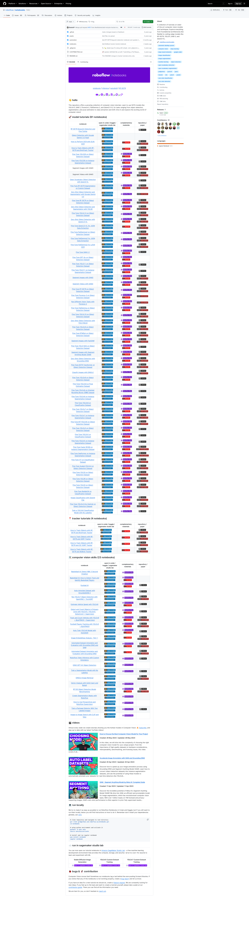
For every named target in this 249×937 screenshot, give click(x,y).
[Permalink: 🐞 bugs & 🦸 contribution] (67, 871)
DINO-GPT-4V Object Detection (84, 665)
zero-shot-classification (165, 78)
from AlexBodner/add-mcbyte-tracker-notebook (106, 27)
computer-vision (163, 49)
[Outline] (150, 61)
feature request (119, 883)
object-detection (176, 62)
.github (72, 32)
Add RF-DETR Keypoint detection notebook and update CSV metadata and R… (127, 40)
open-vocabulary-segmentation (167, 68)
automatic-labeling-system (166, 45)
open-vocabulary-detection (166, 65)
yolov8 (178, 75)
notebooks (20, 10)
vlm (166, 75)
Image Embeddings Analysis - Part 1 (84, 638)
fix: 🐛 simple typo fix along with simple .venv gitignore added (122, 48)
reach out (102, 891)
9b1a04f (130, 27)
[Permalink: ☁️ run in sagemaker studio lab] (67, 845)
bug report (125, 879)
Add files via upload (108, 36)
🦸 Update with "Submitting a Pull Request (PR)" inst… (124, 52)
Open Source (46, 3)
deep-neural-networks (164, 52)
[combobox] (129, 21)
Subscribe (142, 728)
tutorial (160, 75)
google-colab (178, 52)
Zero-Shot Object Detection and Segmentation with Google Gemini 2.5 (83, 194)
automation (73, 40)
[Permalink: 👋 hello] (67, 100)
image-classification (164, 55)
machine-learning (163, 62)
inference (105, 88)
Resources (33, 3)
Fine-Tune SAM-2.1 (83, 252)
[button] (148, 819)
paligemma (161, 71)
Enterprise (58, 3)
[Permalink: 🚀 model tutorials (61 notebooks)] (67, 117)
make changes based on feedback (113, 32)
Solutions (22, 3)
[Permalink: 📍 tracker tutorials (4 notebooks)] (67, 518)
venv (80, 815)
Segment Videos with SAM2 (83, 284)
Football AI (85, 585)
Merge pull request (81, 27)
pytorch (169, 71)
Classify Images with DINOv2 (83, 372)
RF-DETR (122, 88)
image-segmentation (164, 58)
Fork (228, 10)
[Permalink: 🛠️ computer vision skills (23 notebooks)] (67, 557)
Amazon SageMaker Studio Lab (113, 850)
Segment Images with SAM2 (83, 277)
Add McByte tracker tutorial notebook (114, 44)
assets (72, 36)
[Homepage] (4, 3)
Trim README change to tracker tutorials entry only (118, 56)
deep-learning (175, 49)
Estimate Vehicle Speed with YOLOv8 (84, 604)
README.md (73, 56)
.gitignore (73, 48)
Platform (12, 3)
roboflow (9, 10)
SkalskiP (72, 27)
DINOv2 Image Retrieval (84, 678)
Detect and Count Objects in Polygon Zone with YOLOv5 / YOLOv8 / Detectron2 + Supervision (84, 611)
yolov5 (172, 75)
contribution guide (75, 887)
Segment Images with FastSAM (82, 341)
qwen (176, 71)
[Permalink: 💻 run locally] (67, 805)
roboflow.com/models (167, 42)
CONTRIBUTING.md (76, 52)
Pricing (68, 3)
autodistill (114, 88)
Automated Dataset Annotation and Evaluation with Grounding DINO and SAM (84, 645)
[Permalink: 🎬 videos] (67, 722)
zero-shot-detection (164, 81)
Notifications (216, 10)
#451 (89, 27)
